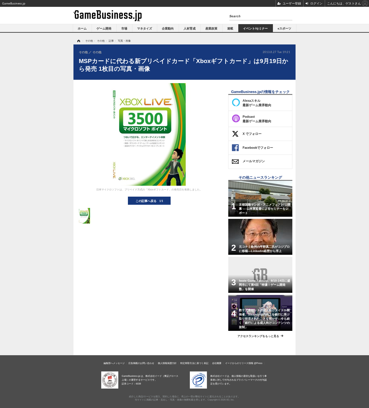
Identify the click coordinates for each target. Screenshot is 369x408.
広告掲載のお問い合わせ (141, 363)
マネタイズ (144, 28)
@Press (258, 363)
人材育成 (190, 28)
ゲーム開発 (104, 28)
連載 (230, 28)
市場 (124, 28)
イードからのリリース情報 (239, 363)
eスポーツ (284, 28)
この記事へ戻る (149, 200)
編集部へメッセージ (114, 363)
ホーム (82, 28)
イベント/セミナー (255, 28)
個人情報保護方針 (167, 363)
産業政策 (211, 28)
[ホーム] (78, 40)
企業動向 (168, 28)
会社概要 (216, 363)
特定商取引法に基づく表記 (194, 363)
